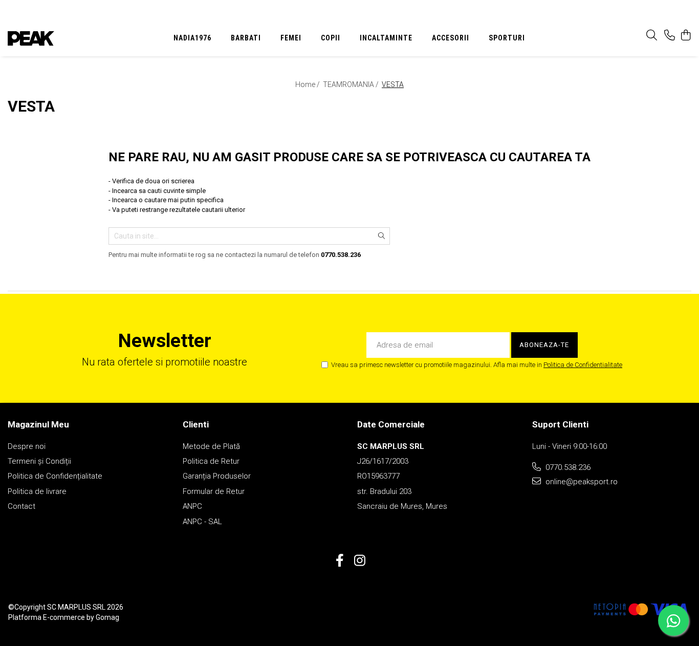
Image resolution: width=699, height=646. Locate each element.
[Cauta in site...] (651, 36)
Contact (21, 506)
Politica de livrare (37, 491)
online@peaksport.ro (580, 481)
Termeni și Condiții (39, 461)
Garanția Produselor (217, 476)
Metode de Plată (211, 446)
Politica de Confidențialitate (55, 476)
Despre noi (27, 446)
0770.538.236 (567, 467)
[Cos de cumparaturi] (686, 36)
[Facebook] (339, 561)
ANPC (192, 506)
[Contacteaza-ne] (669, 36)
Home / (308, 84)
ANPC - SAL (202, 521)
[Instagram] (359, 561)
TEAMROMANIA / (351, 84)
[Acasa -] (70, 38)
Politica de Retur (211, 461)
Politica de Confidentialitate (582, 365)
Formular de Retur (214, 491)
